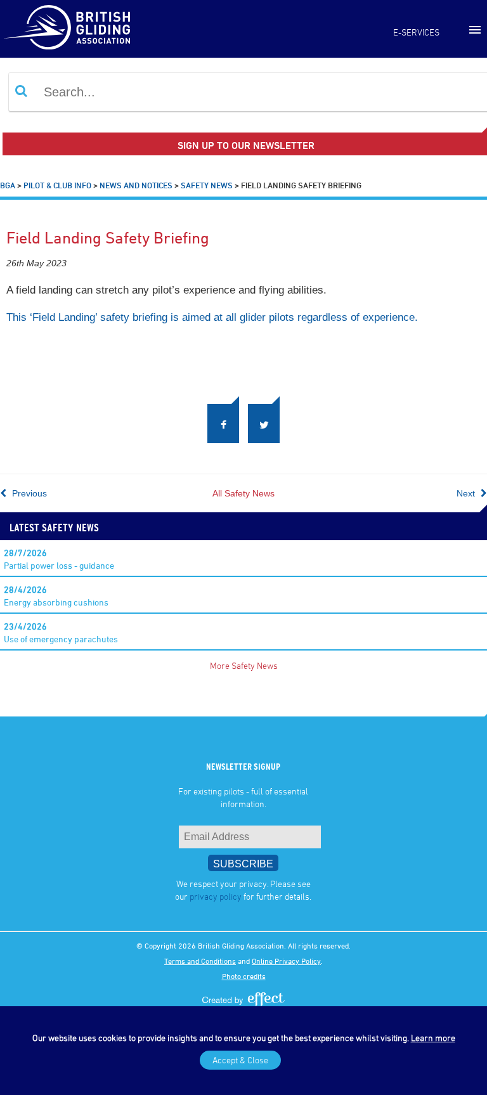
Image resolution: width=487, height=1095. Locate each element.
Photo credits (244, 975)
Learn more (433, 1037)
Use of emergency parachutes (61, 632)
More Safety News (244, 665)
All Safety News (243, 493)
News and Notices (136, 185)
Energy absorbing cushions (56, 595)
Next (467, 493)
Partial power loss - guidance (59, 559)
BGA (7, 185)
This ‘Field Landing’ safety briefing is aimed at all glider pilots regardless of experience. (212, 317)
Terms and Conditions (200, 960)
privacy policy (216, 896)
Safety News (207, 185)
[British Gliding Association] (66, 27)
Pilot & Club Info (57, 185)
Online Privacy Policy (286, 960)
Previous (28, 493)
